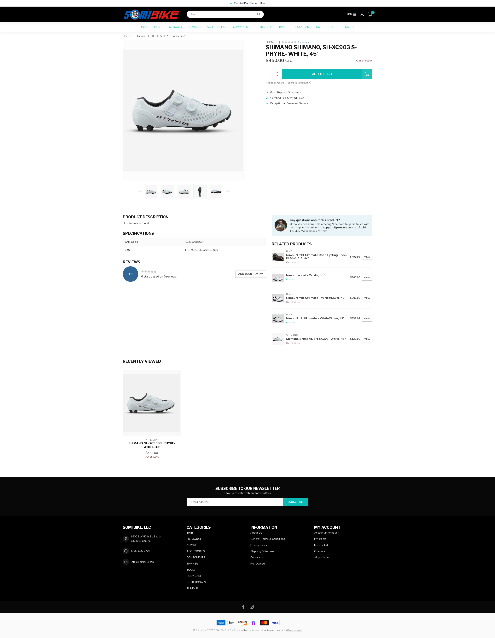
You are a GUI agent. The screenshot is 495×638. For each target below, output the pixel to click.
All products (321, 557)
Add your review (250, 274)
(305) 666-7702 (140, 551)
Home (143, 27)
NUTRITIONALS (325, 27)
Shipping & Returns (262, 551)
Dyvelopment (294, 630)
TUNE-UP (349, 27)
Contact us (257, 557)
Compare (319, 551)
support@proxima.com (338, 227)
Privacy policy (258, 545)
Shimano (271, 42)
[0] (370, 14)
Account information (326, 533)
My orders (320, 539)
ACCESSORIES (216, 27)
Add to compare (275, 82)
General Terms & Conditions (267, 539)
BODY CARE (303, 27)
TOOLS (283, 27)
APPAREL (193, 27)
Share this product (298, 82)
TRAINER (265, 27)
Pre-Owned (175, 27)
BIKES (156, 27)
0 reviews (303, 42)
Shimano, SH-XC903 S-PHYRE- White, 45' (160, 36)
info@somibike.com (142, 562)
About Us (256, 533)
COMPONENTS (242, 27)
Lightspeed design (272, 630)
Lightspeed (254, 630)
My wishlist (321, 545)
